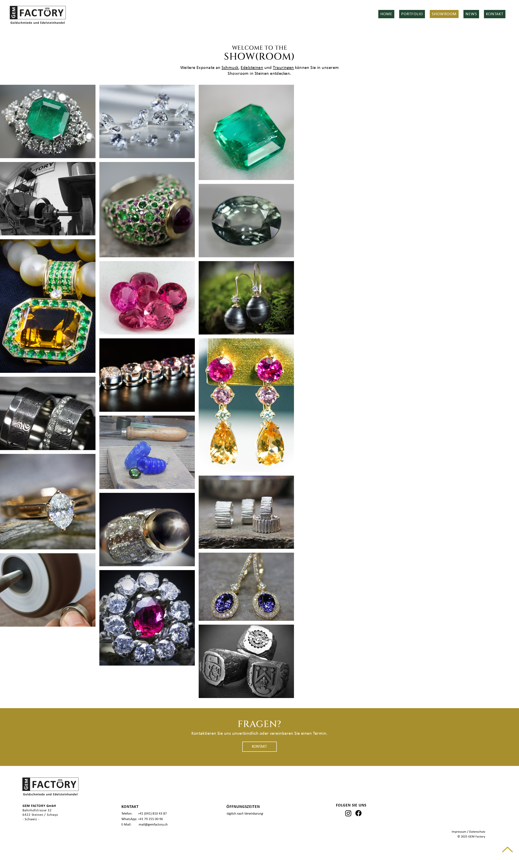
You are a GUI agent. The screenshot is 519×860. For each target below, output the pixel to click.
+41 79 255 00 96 (150, 819)
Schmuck (230, 67)
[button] (412, 14)
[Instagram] (348, 813)
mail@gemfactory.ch (153, 824)
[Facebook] (358, 813)
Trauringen (283, 67)
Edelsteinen (252, 67)
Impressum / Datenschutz (468, 831)
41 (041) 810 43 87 (153, 813)
